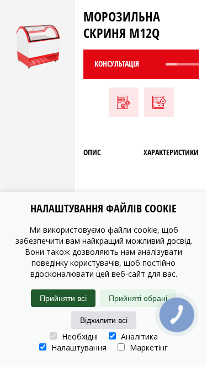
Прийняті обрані (138, 298)
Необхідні (79, 336)
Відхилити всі (104, 320)
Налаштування (78, 347)
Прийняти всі (63, 298)
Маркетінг (148, 347)
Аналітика (138, 336)
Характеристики (171, 152)
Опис (91, 152)
